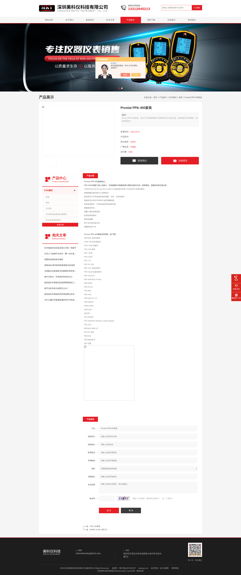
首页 (155, 97)
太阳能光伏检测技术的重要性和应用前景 (61, 271)
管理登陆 (175, 568)
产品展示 (131, 20)
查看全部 (60, 225)
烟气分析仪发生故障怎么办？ (56, 288)
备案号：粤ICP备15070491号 (123, 568)
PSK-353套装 (95, 526)
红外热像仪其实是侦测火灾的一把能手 (60, 248)
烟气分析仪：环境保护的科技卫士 (58, 277)
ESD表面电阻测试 (53, 220)
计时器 (48, 208)
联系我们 (192, 20)
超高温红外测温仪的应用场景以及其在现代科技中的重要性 (61, 294)
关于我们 (70, 20)
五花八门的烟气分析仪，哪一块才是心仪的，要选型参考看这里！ (61, 254)
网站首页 (49, 20)
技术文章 (110, 20)
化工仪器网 (164, 568)
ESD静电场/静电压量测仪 (56, 214)
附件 (48, 203)
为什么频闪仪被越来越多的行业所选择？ (61, 300)
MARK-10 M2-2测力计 (98, 530)
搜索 (198, 8)
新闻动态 (90, 20)
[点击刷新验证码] (123, 498)
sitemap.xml (143, 568)
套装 (181, 97)
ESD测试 (173, 97)
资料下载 (151, 20)
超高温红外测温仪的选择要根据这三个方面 (61, 282)
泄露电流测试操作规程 (53, 259)
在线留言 (171, 20)
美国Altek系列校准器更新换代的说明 (59, 265)
